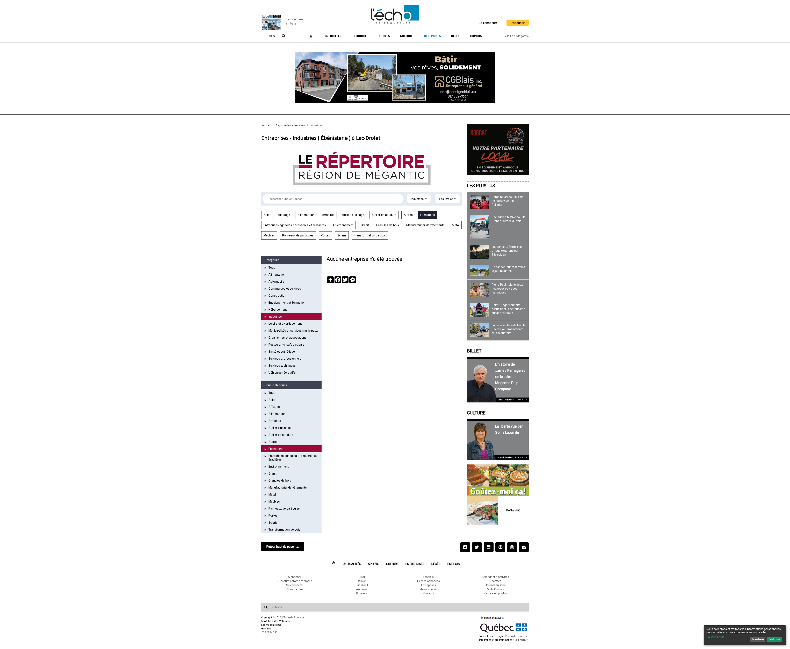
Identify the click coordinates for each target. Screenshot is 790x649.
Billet (474, 350)
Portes (325, 235)
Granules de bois (387, 225)
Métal (455, 225)
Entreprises (432, 36)
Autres (408, 215)
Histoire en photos (495, 593)
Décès (455, 36)
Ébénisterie (427, 215)
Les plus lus (481, 185)
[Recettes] (498, 480)
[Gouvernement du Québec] (504, 632)
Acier (267, 215)
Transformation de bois (370, 235)
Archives (361, 589)
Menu (271, 36)
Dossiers (361, 593)
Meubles (269, 235)
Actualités (332, 36)
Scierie (341, 235)
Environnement (343, 225)
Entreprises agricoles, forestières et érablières (295, 225)
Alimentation (306, 215)
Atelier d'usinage (353, 215)
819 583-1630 (269, 632)
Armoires (328, 215)
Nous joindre (295, 589)
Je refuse (757, 639)
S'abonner (518, 23)
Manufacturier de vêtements (425, 225)
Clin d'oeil (362, 585)
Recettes (495, 581)
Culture (406, 36)
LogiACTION (521, 639)
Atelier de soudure (384, 215)
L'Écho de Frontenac (293, 617)
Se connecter (488, 23)
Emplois (476, 36)
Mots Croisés (495, 589)
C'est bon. (774, 639)
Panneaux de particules (298, 235)
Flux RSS (428, 593)
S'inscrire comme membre (295, 581)
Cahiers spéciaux (429, 589)
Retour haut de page (280, 546)
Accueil (265, 125)
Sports (384, 36)
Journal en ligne (495, 585)
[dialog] (745, 635)
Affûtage (284, 215)
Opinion (362, 581)
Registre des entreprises (290, 125)
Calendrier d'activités (495, 577)
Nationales (360, 36)
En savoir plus (715, 637)
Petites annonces (428, 581)
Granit (365, 225)
